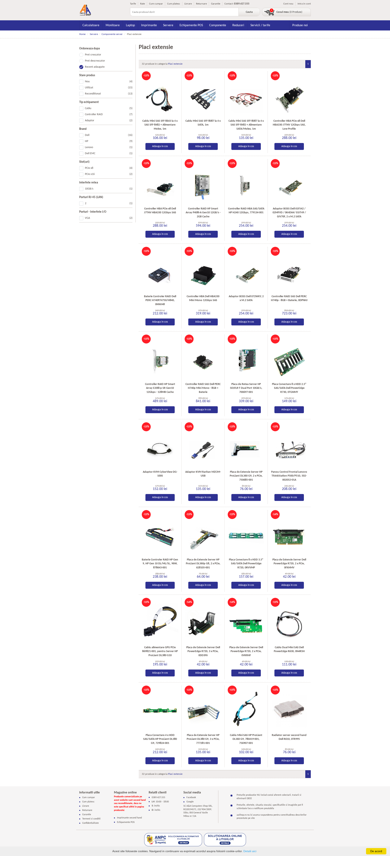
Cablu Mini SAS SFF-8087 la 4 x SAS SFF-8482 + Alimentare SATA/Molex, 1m (246, 124)
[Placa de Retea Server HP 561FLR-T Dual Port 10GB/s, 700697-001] (246, 358)
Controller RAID (108, 114)
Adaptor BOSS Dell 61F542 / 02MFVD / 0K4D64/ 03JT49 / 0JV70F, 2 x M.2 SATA (289, 212)
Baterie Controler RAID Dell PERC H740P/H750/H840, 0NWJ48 (160, 300)
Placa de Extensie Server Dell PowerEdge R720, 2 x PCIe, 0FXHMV (289, 563)
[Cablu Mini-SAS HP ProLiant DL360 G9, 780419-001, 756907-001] (246, 709)
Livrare (188, 3)
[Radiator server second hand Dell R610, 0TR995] (289, 709)
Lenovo (108, 147)
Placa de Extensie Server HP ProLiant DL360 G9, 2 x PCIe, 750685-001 (246, 475)
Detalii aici (249, 851)
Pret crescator (93, 54)
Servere (168, 25)
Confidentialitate (90, 823)
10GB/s (108, 188)
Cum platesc (173, 3)
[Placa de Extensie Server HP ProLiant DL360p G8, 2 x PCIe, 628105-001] (203, 533)
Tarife (133, 3)
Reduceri (238, 25)
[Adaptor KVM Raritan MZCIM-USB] (203, 446)
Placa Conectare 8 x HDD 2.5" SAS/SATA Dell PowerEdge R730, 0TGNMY (289, 388)
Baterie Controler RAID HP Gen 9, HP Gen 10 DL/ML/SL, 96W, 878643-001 (160, 563)
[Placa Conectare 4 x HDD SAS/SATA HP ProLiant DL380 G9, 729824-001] (160, 709)
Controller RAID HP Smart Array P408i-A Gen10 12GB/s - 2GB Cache (203, 212)
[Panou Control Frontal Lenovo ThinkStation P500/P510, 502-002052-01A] (289, 446)
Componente (217, 25)
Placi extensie (175, 64)
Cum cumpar (156, 3)
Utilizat (108, 87)
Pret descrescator (95, 60)
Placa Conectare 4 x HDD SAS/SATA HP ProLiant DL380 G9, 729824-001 (160, 739)
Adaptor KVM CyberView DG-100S (160, 474)
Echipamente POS (191, 25)
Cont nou (288, 3)
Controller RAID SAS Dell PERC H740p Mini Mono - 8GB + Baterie (203, 388)
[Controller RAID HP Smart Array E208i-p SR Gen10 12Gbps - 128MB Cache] (160, 358)
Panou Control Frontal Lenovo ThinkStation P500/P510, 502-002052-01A (289, 475)
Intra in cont (304, 3)
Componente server (112, 34)
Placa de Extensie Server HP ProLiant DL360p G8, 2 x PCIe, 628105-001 (203, 563)
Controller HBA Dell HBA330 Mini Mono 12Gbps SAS (203, 298)
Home (82, 34)
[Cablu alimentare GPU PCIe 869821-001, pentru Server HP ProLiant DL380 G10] (160, 621)
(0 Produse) (289, 12)
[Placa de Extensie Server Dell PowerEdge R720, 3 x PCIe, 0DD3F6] (203, 621)
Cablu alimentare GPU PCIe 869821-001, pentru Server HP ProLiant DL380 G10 (160, 651)
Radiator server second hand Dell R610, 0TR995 (289, 737)
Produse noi (300, 25)
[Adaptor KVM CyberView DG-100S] (160, 446)
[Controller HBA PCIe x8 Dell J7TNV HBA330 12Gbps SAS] (160, 182)
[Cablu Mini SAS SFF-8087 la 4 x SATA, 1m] (203, 95)
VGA (108, 218)
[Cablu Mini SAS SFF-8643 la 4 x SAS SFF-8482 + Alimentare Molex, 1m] (160, 95)
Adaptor (108, 120)
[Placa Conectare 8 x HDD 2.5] (289, 358)
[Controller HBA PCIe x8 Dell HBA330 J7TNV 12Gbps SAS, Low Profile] (289, 95)
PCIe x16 (108, 174)
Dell (108, 135)
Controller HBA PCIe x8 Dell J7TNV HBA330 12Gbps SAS (160, 210)
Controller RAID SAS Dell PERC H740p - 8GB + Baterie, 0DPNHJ (289, 298)
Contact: (228, 3)
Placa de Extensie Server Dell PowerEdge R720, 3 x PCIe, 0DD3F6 (203, 651)
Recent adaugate (95, 66)
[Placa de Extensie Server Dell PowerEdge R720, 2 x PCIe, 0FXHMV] (289, 533)
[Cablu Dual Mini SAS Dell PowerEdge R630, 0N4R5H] (289, 621)
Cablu (108, 108)
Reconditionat (108, 93)
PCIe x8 (108, 168)
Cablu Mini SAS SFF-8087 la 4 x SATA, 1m (203, 123)
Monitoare (113, 25)
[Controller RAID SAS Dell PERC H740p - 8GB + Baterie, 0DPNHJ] (289, 270)
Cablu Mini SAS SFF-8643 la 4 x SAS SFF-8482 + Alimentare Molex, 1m (160, 124)
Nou (108, 81)
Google (190, 802)
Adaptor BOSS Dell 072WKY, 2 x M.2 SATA (246, 298)
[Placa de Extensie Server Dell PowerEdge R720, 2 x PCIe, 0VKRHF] (246, 621)
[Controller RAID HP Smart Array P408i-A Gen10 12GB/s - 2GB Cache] (203, 182)
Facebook (191, 797)
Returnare (201, 3)
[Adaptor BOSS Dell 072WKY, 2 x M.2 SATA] (246, 270)
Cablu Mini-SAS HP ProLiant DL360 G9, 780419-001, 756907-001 (246, 739)
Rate (142, 3)
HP (108, 141)
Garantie (215, 3)
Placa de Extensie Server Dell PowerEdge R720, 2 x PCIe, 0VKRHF (246, 651)
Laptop (130, 25)
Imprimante (149, 25)
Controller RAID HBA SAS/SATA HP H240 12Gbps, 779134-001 (246, 210)
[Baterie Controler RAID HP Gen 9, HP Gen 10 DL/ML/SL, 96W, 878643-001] (160, 533)
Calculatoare (90, 25)
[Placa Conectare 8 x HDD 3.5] (246, 533)
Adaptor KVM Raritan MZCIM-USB (203, 474)
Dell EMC (108, 153)
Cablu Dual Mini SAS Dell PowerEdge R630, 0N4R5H (289, 649)
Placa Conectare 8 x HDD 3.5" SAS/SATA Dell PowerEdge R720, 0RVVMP (246, 563)
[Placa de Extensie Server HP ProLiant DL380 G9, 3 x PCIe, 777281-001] (203, 709)
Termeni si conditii (91, 819)
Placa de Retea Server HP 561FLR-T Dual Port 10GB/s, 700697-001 (246, 388)
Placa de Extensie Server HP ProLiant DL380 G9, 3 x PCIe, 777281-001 (203, 739)
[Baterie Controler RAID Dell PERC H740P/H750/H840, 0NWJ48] (160, 270)
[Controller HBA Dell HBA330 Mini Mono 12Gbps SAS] (203, 270)
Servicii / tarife (260, 25)
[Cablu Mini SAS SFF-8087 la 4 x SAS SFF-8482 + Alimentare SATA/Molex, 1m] (246, 95)
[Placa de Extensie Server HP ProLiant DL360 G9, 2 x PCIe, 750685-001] (246, 446)
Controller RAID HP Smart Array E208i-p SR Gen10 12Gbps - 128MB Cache (160, 388)
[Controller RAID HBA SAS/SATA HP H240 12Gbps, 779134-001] (246, 182)
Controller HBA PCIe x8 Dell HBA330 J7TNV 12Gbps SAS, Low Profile (289, 124)
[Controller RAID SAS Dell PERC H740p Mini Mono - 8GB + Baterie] (203, 358)
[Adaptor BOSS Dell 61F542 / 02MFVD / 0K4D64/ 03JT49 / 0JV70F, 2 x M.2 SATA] (289, 182)
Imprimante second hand (129, 818)
